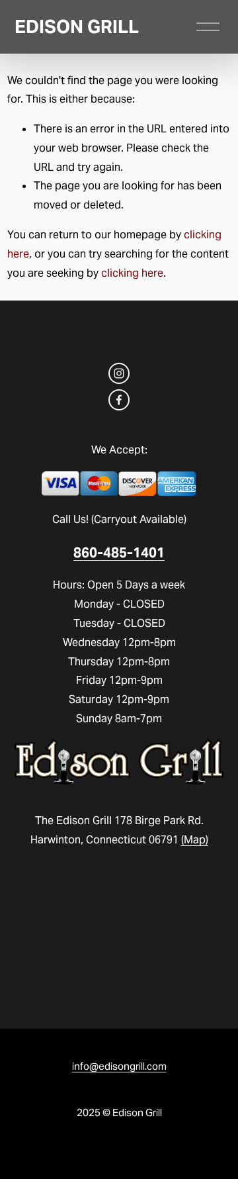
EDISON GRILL (77, 26)
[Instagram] (119, 373)
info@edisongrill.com (119, 1066)
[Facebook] (119, 399)
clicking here (132, 273)
